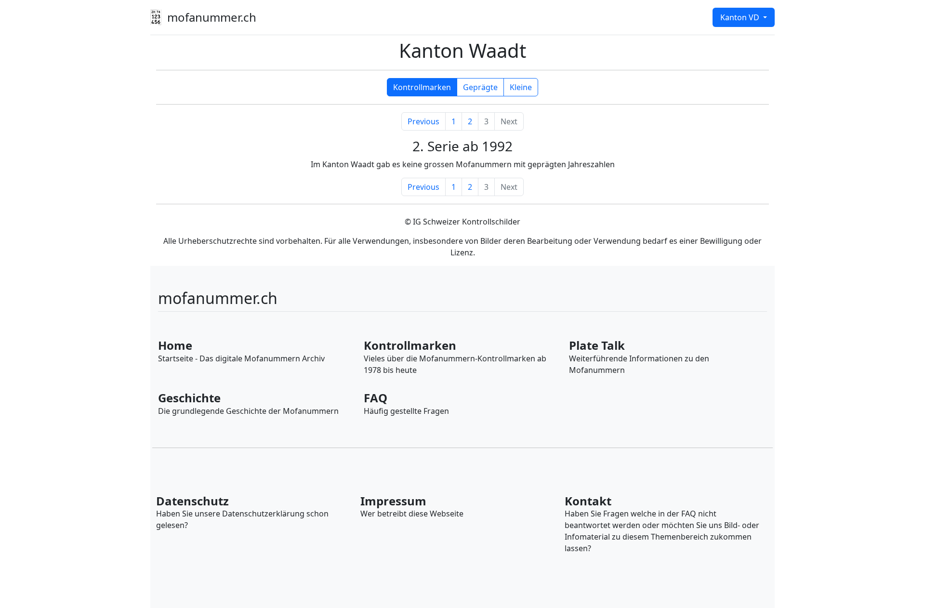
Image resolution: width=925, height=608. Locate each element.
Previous (423, 121)
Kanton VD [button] (740, 17)
